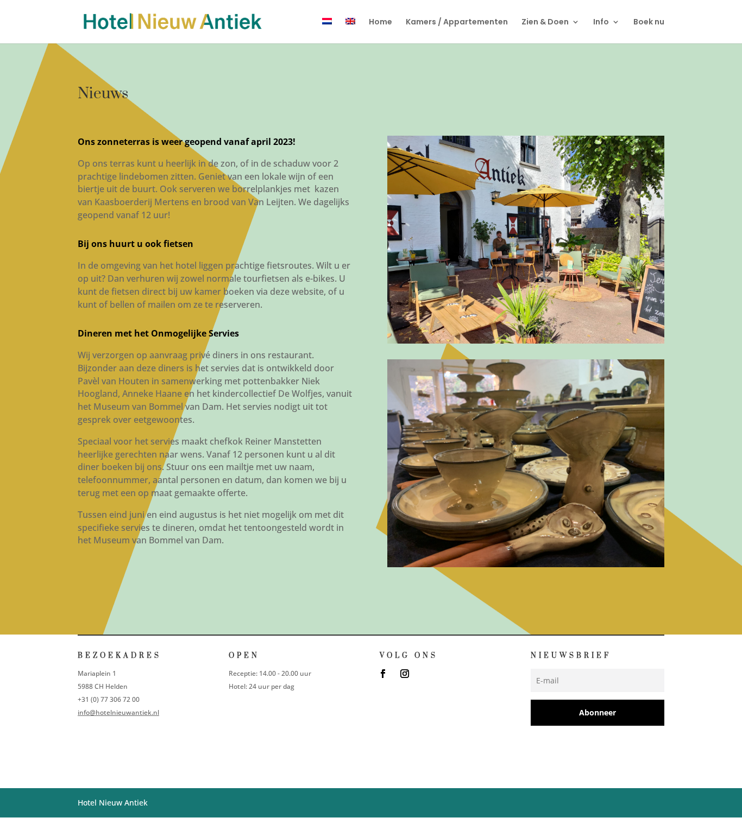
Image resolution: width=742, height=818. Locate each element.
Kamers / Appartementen (457, 22)
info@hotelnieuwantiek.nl (118, 712)
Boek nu (648, 22)
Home (380, 22)
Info (601, 22)
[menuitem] (327, 30)
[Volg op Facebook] (383, 673)
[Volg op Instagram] (404, 673)
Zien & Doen (545, 22)
